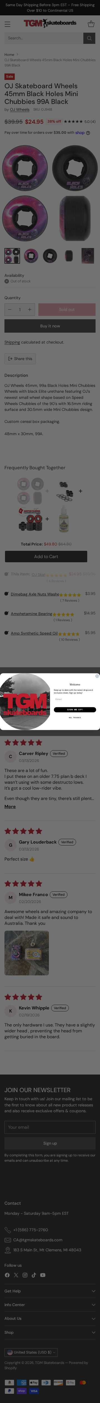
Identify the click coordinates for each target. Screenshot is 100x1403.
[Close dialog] (97, 676)
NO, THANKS (75, 717)
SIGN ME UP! (75, 709)
